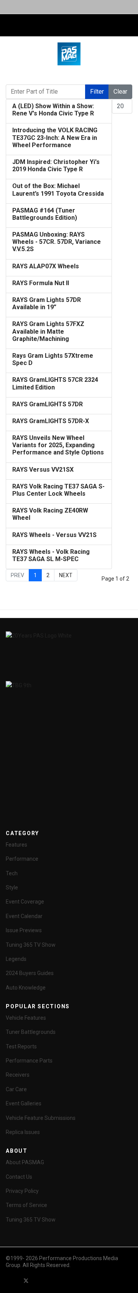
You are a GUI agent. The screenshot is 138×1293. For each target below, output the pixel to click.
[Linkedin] (53, 1281)
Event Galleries (23, 1103)
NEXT (65, 575)
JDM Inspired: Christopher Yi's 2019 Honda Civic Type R (56, 165)
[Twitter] (26, 1281)
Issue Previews (24, 930)
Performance (22, 859)
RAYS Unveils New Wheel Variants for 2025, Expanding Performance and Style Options (58, 445)
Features (16, 845)
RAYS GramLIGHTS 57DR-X (50, 421)
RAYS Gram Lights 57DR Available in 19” (46, 303)
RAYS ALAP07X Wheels (45, 266)
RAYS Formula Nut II (40, 283)
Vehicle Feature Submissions (41, 1118)
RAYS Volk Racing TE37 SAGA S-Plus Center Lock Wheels (58, 490)
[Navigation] (9, 25)
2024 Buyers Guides (30, 973)
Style (12, 887)
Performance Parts (29, 1061)
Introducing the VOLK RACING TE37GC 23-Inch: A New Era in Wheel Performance (54, 137)
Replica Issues (23, 1132)
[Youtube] (40, 1281)
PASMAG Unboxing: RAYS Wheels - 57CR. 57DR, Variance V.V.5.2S (56, 242)
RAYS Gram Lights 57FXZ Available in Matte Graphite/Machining (48, 331)
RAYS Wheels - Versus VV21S (54, 535)
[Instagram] (67, 1281)
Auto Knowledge (26, 988)
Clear (120, 91)
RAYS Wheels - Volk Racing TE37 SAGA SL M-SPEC (51, 555)
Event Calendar (24, 916)
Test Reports (21, 1046)
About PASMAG (25, 1162)
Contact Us (19, 1177)
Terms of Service (26, 1205)
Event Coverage (25, 902)
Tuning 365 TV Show (31, 945)
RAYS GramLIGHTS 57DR (47, 404)
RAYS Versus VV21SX (43, 469)
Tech (12, 873)
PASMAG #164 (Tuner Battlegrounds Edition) (44, 214)
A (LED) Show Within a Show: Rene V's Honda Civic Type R (53, 109)
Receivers (18, 1075)
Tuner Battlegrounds (31, 1032)
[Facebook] (12, 1281)
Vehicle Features (26, 1018)
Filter (97, 91)
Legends (16, 959)
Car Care (16, 1089)
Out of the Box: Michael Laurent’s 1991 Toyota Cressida (58, 189)
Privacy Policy (22, 1191)
